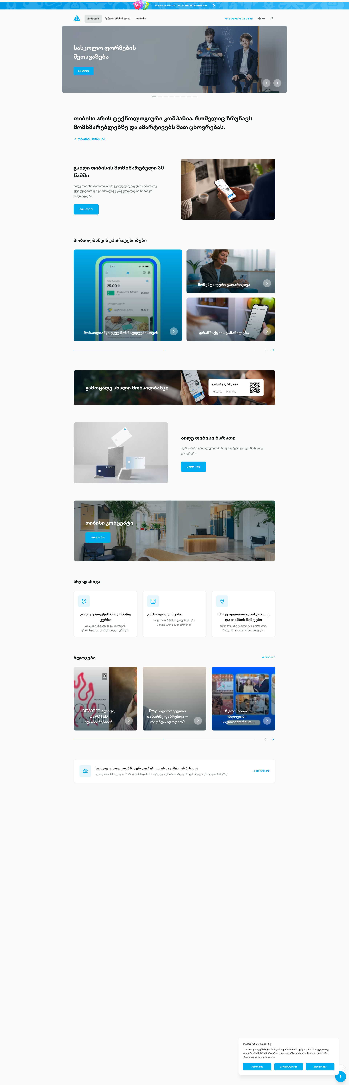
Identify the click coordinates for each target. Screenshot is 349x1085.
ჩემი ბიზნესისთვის (118, 18)
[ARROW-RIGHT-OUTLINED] (272, 350)
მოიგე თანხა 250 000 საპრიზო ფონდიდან (181, 5)
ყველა (268, 657)
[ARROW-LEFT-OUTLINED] (266, 350)
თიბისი (141, 18)
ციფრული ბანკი (239, 18)
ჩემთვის (93, 18)
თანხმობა (320, 1066)
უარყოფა (257, 1066)
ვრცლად (83, 70)
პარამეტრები (289, 1066)
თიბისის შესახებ (89, 139)
